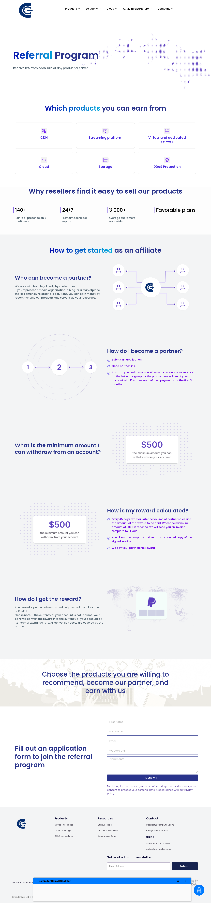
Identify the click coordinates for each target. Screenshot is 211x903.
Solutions (92, 8)
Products (71, 8)
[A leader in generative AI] (25, 10)
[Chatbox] (199, 890)
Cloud (110, 8)
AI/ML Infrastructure (136, 8)
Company (163, 8)
